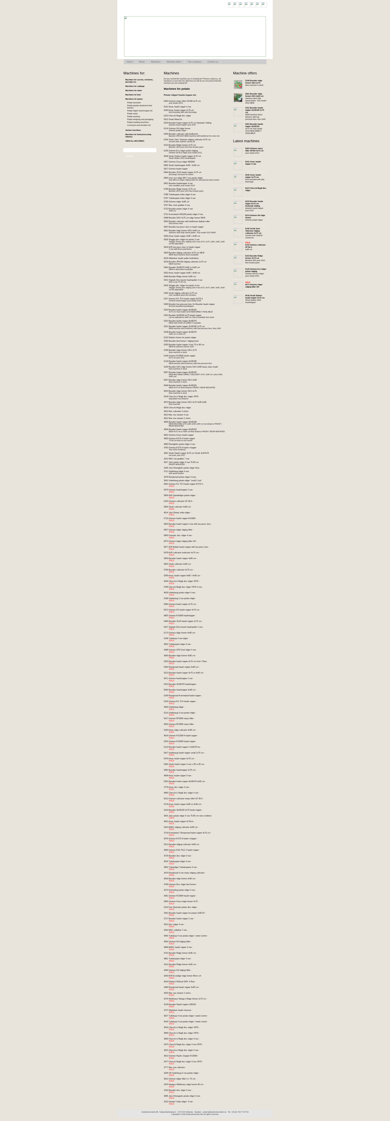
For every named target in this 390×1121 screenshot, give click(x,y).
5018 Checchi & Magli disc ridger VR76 (183, 397)
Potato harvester (134, 103)
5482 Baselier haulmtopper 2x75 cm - (182, 771)
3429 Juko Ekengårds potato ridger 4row (183, 468)
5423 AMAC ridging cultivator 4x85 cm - (183, 828)
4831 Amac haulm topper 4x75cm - (181, 822)
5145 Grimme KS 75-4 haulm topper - (182, 702)
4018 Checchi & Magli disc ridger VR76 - (184, 1028)
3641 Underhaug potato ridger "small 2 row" (185, 480)
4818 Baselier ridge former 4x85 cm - (182, 880)
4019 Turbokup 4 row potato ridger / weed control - (188, 1023)
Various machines (133, 130)
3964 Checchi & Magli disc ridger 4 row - (183, 1040)
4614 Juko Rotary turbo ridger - (179, 514)
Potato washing (133, 116)
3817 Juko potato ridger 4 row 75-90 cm (183, 462)
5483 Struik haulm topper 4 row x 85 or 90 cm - (186, 765)
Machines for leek (133, 95)
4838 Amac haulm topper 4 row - (180, 777)
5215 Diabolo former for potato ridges (182, 337)
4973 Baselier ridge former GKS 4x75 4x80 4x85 (187, 402)
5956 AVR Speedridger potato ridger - (182, 496)
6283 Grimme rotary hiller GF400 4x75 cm (184, 101)
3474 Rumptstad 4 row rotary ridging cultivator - (187, 874)
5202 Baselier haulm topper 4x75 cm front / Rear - (188, 662)
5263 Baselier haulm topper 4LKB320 (182, 310)
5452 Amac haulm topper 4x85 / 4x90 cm (184, 273)
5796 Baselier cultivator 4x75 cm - (181, 571)
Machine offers (174, 62)
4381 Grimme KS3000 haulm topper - (182, 897)
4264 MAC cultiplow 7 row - (178, 931)
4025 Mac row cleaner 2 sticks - (180, 994)
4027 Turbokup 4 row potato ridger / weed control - (188, 1017)
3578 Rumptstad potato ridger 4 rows (182, 477)
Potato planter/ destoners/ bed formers (139, 107)
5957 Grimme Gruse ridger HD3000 (181, 162)
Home (130, 62)
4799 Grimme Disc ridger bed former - (182, 885)
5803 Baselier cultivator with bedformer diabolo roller (189, 221)
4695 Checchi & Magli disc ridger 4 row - (183, 794)
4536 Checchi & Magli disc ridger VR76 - (184, 582)
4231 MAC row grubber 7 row (178, 459)
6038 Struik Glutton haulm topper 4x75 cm (184, 156)
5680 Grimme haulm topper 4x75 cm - (182, 605)
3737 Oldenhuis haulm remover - (180, 1011)
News (142, 62)
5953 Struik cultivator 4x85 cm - (180, 565)
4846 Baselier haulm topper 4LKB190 (182, 422)
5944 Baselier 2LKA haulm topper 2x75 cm (184, 172)
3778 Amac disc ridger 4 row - (179, 788)
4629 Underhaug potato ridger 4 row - (182, 594)
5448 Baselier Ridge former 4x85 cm (182, 276)
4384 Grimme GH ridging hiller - (179, 971)
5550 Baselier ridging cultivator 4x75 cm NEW (186, 253)
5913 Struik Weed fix (175, 119)
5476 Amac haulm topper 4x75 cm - (181, 760)
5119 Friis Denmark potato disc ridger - (183, 908)
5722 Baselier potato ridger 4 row (180, 209)
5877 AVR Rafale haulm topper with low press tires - (188, 548)
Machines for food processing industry (138, 135)
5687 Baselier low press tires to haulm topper (186, 227)
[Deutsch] (241, 7)
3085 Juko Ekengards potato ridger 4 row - (184, 1097)
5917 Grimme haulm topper (178, 169)
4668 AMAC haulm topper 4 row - (180, 948)
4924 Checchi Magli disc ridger (179, 408)
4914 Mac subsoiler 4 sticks (178, 411)
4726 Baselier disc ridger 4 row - (180, 857)
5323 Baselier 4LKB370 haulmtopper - (182, 685)
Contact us (213, 62)
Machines (155, 62)
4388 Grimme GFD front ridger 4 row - (182, 651)
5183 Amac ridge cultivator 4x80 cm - (182, 731)
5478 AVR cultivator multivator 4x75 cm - (184, 554)
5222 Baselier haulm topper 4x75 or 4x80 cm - (186, 674)
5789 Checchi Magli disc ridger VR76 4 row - (185, 588)
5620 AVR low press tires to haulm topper (184, 247)
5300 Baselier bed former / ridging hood (183, 341)
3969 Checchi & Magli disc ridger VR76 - (184, 1034)
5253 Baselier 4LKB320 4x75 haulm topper (184, 315)
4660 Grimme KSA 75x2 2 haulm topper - (184, 851)
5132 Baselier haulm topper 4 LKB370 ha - (184, 748)
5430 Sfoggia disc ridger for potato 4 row (183, 285)
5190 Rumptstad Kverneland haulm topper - (185, 697)
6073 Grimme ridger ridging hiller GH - (182, 542)
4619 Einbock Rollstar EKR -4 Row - (182, 983)
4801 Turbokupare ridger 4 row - (180, 960)
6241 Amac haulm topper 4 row (179, 107)
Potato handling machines (138, 122)
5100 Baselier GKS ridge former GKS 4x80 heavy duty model (193, 367)
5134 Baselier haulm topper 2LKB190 (182, 361)
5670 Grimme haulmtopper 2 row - (181, 491)
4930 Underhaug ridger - (176, 708)
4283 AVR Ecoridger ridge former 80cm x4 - (185, 977)
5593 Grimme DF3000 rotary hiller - (181, 725)
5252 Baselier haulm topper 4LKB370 (182, 321)
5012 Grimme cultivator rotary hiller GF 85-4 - (186, 800)
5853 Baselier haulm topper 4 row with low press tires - (190, 525)
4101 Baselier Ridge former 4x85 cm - (182, 965)
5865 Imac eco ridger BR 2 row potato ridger (185, 178)
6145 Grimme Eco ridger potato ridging (183, 151)
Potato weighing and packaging (140, 119)
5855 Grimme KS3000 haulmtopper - (182, 617)
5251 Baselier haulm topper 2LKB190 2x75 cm (186, 326)
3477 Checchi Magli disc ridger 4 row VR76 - (185, 1063)
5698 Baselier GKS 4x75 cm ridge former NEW (186, 218)
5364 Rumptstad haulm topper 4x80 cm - (184, 668)
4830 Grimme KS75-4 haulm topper (181, 439)
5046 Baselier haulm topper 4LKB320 (182, 385)
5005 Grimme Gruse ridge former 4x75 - (183, 902)
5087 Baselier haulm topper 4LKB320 (182, 372)
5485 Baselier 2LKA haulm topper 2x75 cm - (185, 622)
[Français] (247, 7)
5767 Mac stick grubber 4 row (179, 205)
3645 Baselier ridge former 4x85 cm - (182, 657)
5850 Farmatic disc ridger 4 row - (180, 536)
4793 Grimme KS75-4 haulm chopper (182, 448)
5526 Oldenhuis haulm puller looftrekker (183, 258)
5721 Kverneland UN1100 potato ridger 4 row (185, 214)
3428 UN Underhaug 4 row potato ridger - (184, 1074)
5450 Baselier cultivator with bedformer (183, 134)
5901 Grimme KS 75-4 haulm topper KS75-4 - (186, 485)
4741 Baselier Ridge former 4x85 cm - (182, 954)
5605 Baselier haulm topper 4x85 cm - (182, 559)
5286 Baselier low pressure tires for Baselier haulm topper (191, 304)
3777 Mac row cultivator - (177, 1068)
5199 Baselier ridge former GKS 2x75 (182, 350)
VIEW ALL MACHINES (134, 141)
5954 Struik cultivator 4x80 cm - (180, 508)
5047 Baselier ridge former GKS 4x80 (182, 380)
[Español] (253, 7)
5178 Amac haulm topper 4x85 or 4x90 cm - (185, 805)
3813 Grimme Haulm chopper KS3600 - (183, 1057)
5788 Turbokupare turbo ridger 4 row (181, 195)
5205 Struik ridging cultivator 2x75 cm (182, 293)
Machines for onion (133, 90)
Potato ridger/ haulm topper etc (140, 111)
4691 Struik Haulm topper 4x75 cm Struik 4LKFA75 (188, 453)
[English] (230, 7)
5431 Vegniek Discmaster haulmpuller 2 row (185, 280)
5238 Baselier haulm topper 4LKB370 (182, 332)
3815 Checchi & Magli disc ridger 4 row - (183, 1051)
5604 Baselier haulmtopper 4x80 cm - (182, 691)
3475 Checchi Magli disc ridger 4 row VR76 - (185, 1045)
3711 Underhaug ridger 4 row (178, 471)
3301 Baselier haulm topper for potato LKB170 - (187, 914)
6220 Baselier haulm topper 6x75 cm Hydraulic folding (189, 123)
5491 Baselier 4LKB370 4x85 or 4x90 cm (184, 267)
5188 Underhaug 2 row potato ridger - (182, 599)
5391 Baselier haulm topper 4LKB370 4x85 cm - (187, 782)
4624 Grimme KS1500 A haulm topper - (183, 737)
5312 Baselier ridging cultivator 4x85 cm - (184, 845)
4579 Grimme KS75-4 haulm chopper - (183, 840)
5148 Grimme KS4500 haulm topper (181, 356)
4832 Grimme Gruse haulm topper (181, 435)
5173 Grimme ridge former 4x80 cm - (182, 634)
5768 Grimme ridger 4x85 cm (178, 202)
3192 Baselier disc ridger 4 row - (180, 1091)
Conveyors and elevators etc (139, 125)
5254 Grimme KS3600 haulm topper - (182, 742)
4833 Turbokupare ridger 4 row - (180, 645)
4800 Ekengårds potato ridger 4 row (181, 444)
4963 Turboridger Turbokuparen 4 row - (183, 868)
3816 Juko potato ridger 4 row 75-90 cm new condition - (190, 817)
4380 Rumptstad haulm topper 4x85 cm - (184, 988)
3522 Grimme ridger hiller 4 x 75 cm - (182, 1080)
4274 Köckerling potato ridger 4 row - (182, 891)
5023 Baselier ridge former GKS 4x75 (182, 391)
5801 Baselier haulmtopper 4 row (180, 183)
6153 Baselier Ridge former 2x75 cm (182, 145)
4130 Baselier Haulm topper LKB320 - (182, 1005)
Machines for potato (134, 99)
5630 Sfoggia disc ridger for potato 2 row (183, 240)
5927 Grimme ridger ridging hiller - (180, 531)
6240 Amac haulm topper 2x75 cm (181, 110)
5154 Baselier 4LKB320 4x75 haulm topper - (185, 811)
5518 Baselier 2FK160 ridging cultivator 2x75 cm (187, 262)
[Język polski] (258, 7)
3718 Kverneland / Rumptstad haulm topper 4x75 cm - (189, 834)
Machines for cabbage (135, 86)
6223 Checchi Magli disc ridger (179, 116)
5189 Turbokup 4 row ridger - (178, 639)
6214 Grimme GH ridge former (179, 128)
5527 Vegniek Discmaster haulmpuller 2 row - (186, 628)
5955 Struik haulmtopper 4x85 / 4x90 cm (184, 165)
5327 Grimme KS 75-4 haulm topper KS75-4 (185, 299)
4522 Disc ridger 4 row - (176, 925)
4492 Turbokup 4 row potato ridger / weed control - (188, 937)
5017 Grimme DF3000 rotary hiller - (181, 719)
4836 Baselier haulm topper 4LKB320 (182, 429)
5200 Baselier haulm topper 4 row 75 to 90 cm (186, 345)
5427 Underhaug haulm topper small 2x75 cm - (186, 754)
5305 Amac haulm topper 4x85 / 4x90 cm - (184, 577)
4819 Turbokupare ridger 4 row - (180, 862)
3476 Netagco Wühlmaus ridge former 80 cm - (186, 1085)
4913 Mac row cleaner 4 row (178, 415)
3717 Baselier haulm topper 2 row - (181, 920)
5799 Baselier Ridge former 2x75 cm (182, 189)
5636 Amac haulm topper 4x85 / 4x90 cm (184, 236)
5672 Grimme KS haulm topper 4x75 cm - (184, 611)
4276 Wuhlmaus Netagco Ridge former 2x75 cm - (187, 1000)
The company (194, 62)
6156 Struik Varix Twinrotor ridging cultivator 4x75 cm (189, 140)
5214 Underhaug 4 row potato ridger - (182, 714)
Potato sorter (132, 114)
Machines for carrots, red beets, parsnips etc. (139, 81)
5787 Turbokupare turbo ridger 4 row (181, 198)
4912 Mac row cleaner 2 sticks (179, 418)
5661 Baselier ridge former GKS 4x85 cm (184, 231)
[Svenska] (236, 7)
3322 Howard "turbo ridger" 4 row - (181, 1103)
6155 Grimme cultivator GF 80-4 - (180, 502)
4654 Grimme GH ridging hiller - (179, 943)
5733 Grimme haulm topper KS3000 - (182, 519)
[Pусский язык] (264, 7)
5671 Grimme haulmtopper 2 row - (181, 679)
